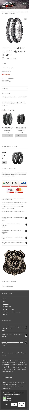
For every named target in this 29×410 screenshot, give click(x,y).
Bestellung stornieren (8, 309)
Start (4, 12)
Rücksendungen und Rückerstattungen (12, 312)
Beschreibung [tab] (5, 88)
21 (7, 81)
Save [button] (14, 404)
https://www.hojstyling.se (7, 286)
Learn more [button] (6, 396)
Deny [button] (6, 404)
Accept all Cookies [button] (21, 404)
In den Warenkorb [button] (7, 136)
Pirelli (10, 81)
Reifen (10, 12)
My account (5, 304)
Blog (4, 301)
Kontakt (5, 314)
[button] (25, 19)
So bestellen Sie (7, 306)
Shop (7, 12)
